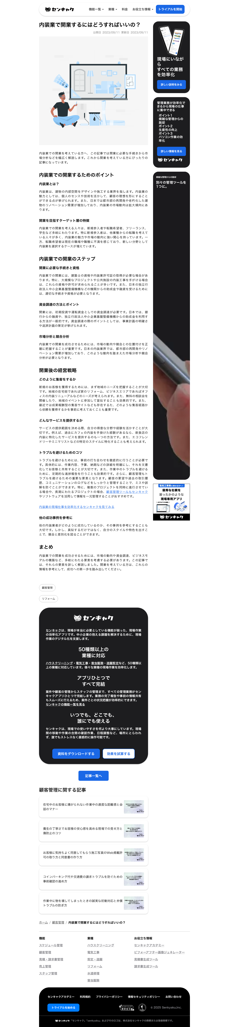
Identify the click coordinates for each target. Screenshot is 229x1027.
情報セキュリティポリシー (144, 997)
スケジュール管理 (51, 945)
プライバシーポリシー (109, 997)
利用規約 (85, 997)
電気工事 (82, 663)
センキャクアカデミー (149, 945)
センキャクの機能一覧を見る (65, 704)
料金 (125, 9)
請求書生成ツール (146, 966)
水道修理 (93, 973)
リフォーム (48, 599)
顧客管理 (47, 588)
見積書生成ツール (146, 959)
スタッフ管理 (48, 973)
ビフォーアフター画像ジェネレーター (159, 952)
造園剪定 (112, 663)
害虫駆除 (97, 663)
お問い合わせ (173, 997)
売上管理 (45, 966)
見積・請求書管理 (51, 959)
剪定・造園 (94, 959)
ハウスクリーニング (59, 663)
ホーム (43, 922)
